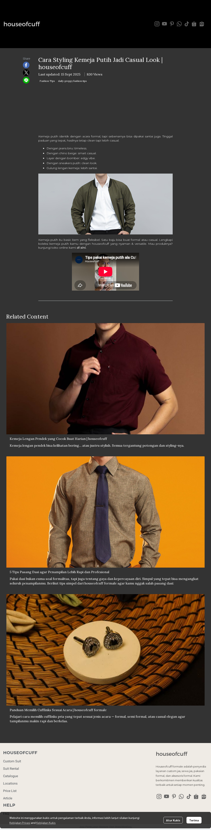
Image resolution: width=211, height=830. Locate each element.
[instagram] (157, 24)
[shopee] (194, 24)
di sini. (81, 247)
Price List (9, 791)
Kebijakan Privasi (19, 822)
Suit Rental (11, 769)
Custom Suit (12, 761)
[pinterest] (172, 24)
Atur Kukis (173, 820)
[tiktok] (186, 24)
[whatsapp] (179, 24)
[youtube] (164, 24)
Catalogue (10, 776)
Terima (194, 820)
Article (7, 798)
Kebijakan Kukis (46, 822)
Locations (10, 783)
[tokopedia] (201, 24)
